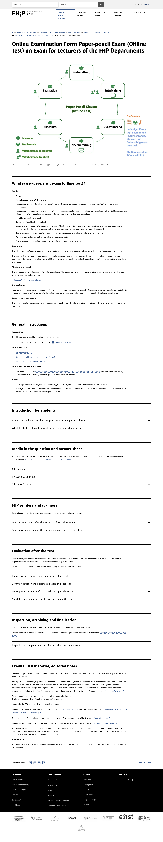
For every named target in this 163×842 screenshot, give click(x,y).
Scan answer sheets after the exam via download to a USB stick (47, 530)
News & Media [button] (139, 12)
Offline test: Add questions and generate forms (35, 357)
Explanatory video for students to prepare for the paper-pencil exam (49, 420)
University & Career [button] (100, 13)
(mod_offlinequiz (101, 718)
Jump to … (18, 5)
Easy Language (89, 800)
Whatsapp (43, 762)
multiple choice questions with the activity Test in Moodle (48, 460)
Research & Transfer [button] (81, 13)
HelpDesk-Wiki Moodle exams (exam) (27, 280)
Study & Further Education (26, 32)
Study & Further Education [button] (61, 15)
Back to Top (146, 763)
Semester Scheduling (20, 785)
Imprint (86, 805)
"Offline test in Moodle (64, 343)
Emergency (88, 785)
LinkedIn (30, 762)
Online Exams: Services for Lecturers (97, 32)
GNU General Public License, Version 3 (108, 724)
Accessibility (88, 795)
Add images (18, 469)
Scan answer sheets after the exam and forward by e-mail (44, 522)
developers (109, 710)
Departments (17, 780)
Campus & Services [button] (118, 13)
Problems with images (24, 476)
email (39, 762)
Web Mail (52, 780)
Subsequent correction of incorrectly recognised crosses (42, 591)
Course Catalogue (19, 790)
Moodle (51, 795)
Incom (50, 790)
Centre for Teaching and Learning (52, 32)
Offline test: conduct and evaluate (29, 362)
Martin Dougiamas (68, 710)
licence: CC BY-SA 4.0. (113, 691)
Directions (87, 780)
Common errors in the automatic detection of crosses (41, 584)
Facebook (35, 762)
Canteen (15, 800)
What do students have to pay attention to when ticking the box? (48, 428)
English (147, 5)
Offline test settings (23, 353)
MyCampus (52, 785)
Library (15, 795)
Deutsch (138, 5)
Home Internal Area (56, 806)
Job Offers (16, 805)
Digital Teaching (74, 32)
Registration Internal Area (58, 800)
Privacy (86, 790)
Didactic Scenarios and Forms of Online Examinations (34, 35)
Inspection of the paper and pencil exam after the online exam (46, 645)
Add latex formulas (22, 484)
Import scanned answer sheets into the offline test (40, 576)
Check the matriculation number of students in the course (44, 599)
